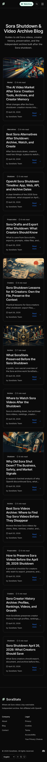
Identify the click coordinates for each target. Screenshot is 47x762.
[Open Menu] (42, 4)
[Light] (17, 756)
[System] (24, 756)
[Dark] (21, 756)
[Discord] (43, 750)
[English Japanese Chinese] (8, 756)
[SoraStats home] (3, 4)
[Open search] (36, 4)
